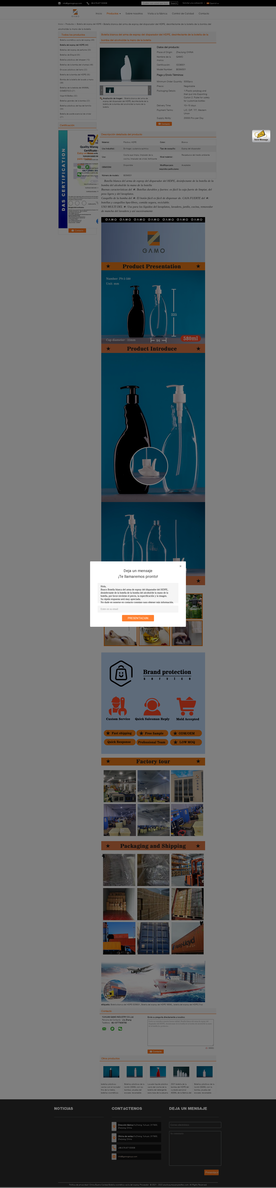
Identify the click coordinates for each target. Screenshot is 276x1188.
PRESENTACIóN (138, 618)
